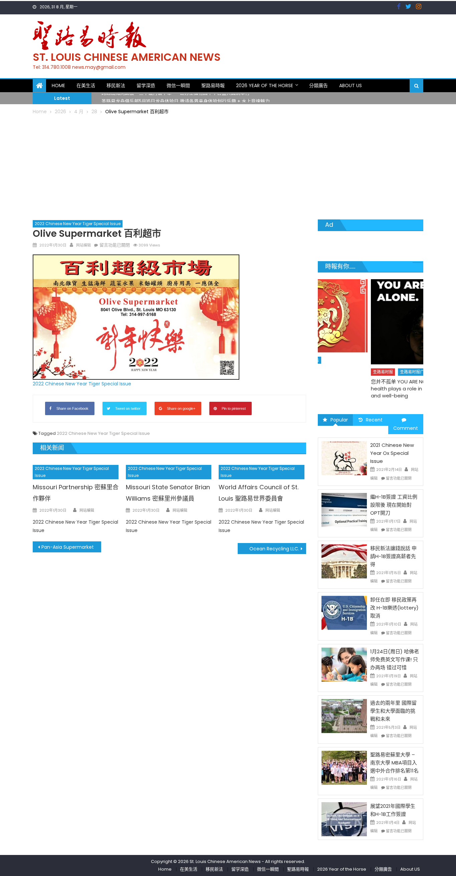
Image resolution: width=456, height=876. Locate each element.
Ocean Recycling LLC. (274, 548)
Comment (405, 428)
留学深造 (146, 85)
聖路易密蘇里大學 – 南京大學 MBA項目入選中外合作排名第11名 (394, 762)
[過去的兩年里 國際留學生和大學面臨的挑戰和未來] (344, 715)
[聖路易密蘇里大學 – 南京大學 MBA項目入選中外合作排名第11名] (344, 767)
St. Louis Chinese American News (127, 56)
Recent (374, 419)
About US (350, 85)
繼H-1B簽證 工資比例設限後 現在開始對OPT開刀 (393, 504)
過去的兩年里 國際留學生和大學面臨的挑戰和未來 (393, 710)
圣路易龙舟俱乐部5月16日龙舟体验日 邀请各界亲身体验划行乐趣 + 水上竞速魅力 (185, 98)
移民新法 (115, 85)
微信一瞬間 (178, 85)
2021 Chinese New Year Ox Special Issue (392, 453)
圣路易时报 (330, 372)
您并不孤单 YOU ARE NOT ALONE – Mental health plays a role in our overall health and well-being (367, 388)
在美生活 (85, 85)
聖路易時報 (213, 85)
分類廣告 (318, 85)
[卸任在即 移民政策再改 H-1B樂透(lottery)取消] (344, 612)
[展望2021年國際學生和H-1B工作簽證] (344, 819)
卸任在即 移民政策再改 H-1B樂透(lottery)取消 (394, 607)
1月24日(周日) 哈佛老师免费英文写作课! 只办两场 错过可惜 (394, 659)
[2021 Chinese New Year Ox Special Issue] (344, 458)
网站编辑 (83, 245)
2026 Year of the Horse (264, 85)
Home (58, 85)
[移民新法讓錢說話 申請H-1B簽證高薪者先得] (344, 561)
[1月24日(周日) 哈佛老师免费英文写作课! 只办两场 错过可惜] (344, 664)
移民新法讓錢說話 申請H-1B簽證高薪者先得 (393, 556)
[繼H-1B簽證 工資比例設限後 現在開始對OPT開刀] (344, 509)
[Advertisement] (228, 166)
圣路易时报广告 (361, 372)
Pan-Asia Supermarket (67, 547)
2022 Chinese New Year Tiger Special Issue (78, 223)
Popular (339, 419)
